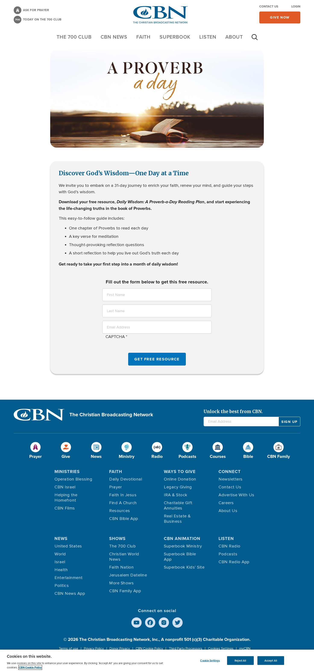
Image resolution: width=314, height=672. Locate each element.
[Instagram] (164, 622)
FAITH (143, 37)
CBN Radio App (234, 562)
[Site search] (254, 39)
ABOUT (234, 37)
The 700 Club (74, 37)
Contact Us (268, 6)
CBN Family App (125, 591)
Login (295, 6)
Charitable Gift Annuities (178, 505)
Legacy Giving (178, 487)
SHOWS (117, 538)
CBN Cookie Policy (149, 648)
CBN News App (69, 593)
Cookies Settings (220, 648)
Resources (119, 510)
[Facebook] (150, 622)
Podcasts (228, 554)
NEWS (60, 538)
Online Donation (180, 479)
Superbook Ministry (183, 546)
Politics (61, 585)
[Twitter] (177, 622)
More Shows (121, 583)
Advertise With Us (236, 495)
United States (68, 546)
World (60, 554)
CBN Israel (64, 487)
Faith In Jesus (122, 495)
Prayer (115, 487)
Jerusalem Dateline (128, 575)
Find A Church (123, 502)
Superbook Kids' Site (184, 567)
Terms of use (68, 648)
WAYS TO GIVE (180, 471)
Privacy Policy (94, 648)
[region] (157, 661)
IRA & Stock (175, 495)
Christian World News (124, 557)
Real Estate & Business (177, 519)
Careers (226, 502)
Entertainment (68, 577)
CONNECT (230, 471)
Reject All (240, 660)
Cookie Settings (210, 660)
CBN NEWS (114, 37)
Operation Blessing (73, 479)
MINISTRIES (67, 471)
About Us (228, 510)
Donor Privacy (120, 648)
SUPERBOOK (175, 37)
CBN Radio (230, 546)
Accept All (270, 660)
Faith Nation (121, 567)
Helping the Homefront (66, 497)
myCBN (244, 648)
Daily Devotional (125, 479)
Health (61, 569)
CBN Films (64, 508)
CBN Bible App (123, 518)
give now (280, 17)
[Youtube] (136, 622)
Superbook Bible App (180, 557)
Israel (59, 562)
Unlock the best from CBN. (233, 411)
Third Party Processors (185, 648)
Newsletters (231, 479)
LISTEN (207, 37)
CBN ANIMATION (182, 538)
